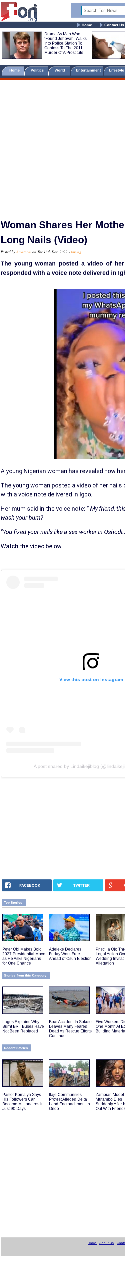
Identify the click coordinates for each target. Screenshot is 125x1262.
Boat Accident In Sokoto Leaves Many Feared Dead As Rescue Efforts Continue (70, 1028)
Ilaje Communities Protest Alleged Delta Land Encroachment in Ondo (69, 1101)
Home (87, 25)
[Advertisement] (62, 146)
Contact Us (114, 25)
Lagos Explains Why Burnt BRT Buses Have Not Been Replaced (23, 1026)
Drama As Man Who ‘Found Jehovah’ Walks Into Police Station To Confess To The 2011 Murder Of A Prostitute (65, 43)
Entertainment (88, 70)
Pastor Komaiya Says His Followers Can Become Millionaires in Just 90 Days (23, 1101)
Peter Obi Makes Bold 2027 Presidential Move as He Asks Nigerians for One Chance (23, 956)
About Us (106, 1243)
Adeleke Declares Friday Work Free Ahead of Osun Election (70, 954)
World (61, 70)
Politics (38, 70)
